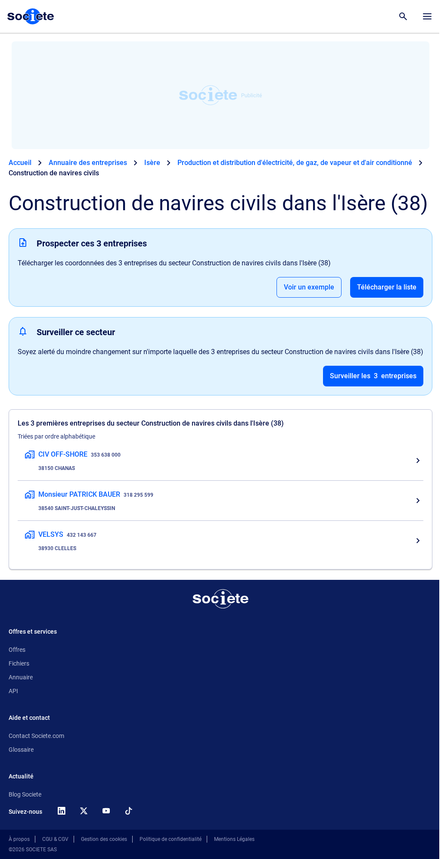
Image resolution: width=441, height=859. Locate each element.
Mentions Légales (234, 839)
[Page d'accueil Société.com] (30, 16)
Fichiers (19, 663)
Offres (17, 649)
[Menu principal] (427, 16)
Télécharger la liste (386, 287)
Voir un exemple (309, 287)
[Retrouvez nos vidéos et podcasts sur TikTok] (128, 810)
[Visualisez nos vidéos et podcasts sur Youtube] (106, 810)
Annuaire (21, 677)
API (13, 691)
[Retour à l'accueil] (220, 598)
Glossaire (21, 749)
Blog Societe (25, 794)
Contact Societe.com (36, 735)
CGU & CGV (55, 839)
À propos (19, 839)
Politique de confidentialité (171, 839)
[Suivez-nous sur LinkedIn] (61, 810)
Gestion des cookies (104, 839)
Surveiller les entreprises (373, 376)
